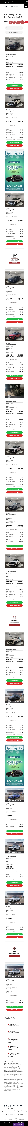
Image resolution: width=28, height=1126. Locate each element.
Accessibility (21, 1119)
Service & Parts (8, 1110)
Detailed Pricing (13, 69)
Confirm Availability (14, 85)
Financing (16, 1110)
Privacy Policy (16, 1119)
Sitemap (10, 1119)
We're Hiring (24, 1110)
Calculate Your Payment (14, 88)
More (14, 82)
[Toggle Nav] (26, 6)
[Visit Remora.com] (21, 1123)
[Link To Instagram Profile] (12, 1108)
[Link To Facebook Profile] (6, 1108)
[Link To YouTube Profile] (9, 1108)
